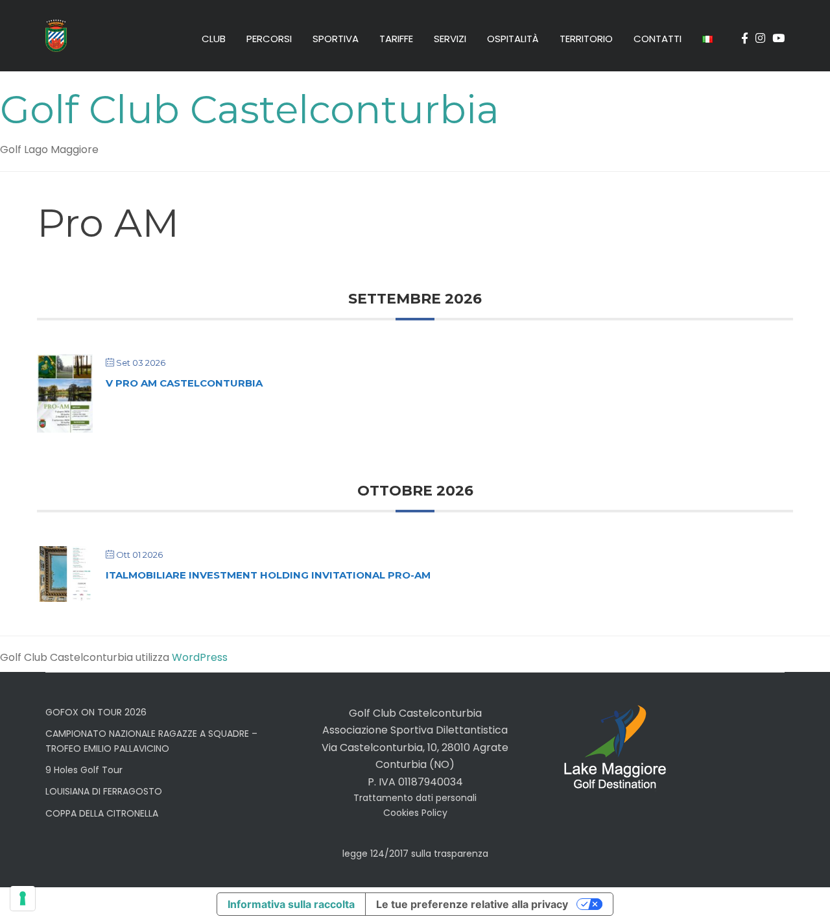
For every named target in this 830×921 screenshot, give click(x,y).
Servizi (450, 38)
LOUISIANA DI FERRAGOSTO (103, 791)
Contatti (658, 38)
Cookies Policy (415, 812)
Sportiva (336, 38)
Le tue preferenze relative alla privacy (472, 904)
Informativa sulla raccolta (291, 904)
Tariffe (396, 38)
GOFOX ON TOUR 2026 (96, 712)
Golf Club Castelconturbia (249, 109)
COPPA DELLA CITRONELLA (101, 813)
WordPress (200, 657)
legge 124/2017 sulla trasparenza (415, 853)
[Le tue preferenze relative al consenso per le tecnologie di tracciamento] (22, 898)
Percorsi (269, 38)
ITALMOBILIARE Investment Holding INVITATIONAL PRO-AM (268, 575)
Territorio (586, 38)
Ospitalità (513, 38)
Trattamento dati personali (415, 797)
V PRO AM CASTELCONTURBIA (184, 383)
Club (214, 38)
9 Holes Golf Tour (84, 769)
